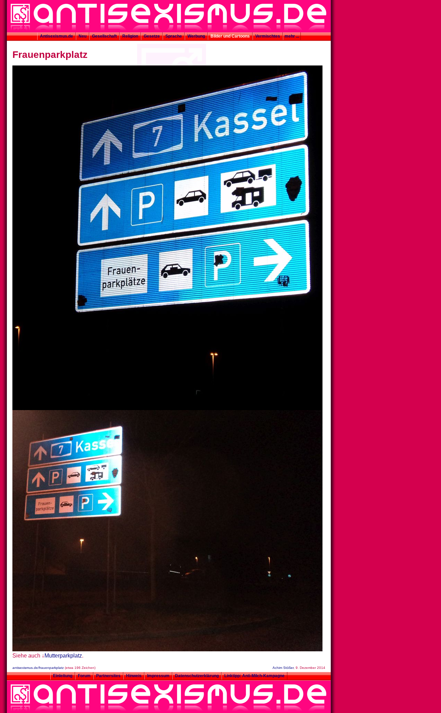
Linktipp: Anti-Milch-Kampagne (254, 675)
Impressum (158, 675)
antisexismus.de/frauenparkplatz (38, 668)
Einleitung (62, 675)
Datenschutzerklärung (197, 675)
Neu (83, 36)
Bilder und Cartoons (230, 36)
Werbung (196, 36)
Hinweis (134, 675)
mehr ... (292, 36)
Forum (84, 675)
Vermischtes (267, 36)
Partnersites (108, 675)
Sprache (173, 36)
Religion (130, 36)
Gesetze (152, 36)
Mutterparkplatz (63, 656)
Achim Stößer (283, 668)
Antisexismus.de (56, 36)
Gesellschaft (104, 36)
